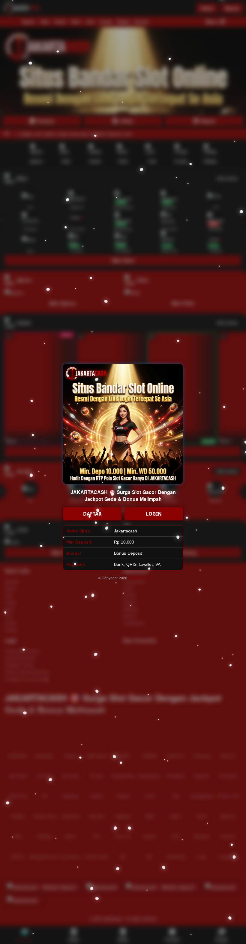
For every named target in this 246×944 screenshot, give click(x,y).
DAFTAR (92, 513)
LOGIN (154, 513)
